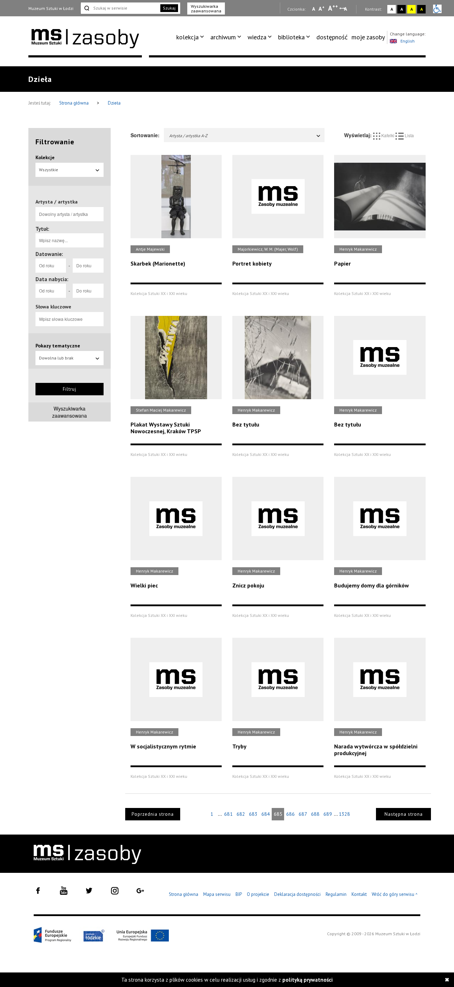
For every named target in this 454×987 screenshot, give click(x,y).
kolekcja (187, 37)
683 (253, 814)
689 (327, 814)
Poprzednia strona (153, 814)
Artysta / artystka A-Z (188, 135)
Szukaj (169, 8)
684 (265, 814)
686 (290, 814)
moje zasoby (368, 37)
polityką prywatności (307, 979)
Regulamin (336, 894)
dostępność (332, 37)
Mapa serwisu (217, 894)
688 (315, 814)
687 (303, 814)
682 (241, 814)
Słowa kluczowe (53, 306)
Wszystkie (48, 169)
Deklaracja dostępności (297, 894)
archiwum (223, 37)
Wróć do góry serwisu (395, 894)
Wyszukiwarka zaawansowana (206, 8)
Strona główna (74, 103)
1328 (344, 814)
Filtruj (69, 389)
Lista (409, 135)
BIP (239, 894)
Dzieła (114, 103)
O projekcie (258, 894)
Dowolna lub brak (56, 358)
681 (228, 814)
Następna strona (403, 814)
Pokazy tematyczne (57, 345)
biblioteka (291, 37)
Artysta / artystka (56, 202)
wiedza (257, 37)
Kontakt (359, 894)
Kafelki (387, 135)
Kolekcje (45, 157)
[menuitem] (191, 37)
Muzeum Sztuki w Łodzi (50, 8)
